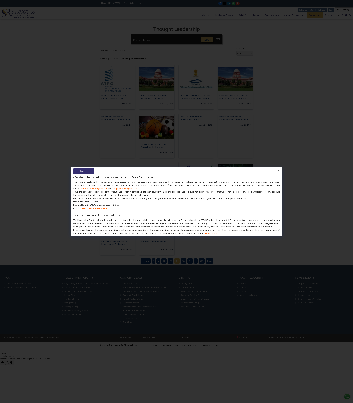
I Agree (83, 171)
